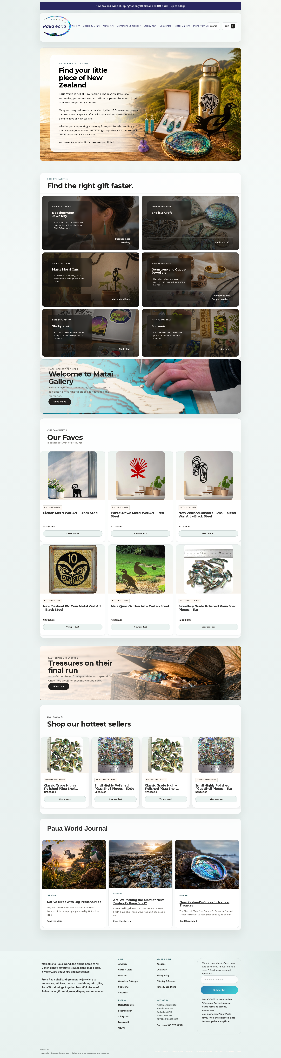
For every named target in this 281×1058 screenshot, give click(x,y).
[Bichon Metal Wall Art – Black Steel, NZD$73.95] (72, 475)
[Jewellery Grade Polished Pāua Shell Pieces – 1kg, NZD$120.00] (208, 569)
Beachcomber (125, 1011)
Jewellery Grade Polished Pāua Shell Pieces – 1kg (207, 608)
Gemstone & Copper (128, 25)
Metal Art (108, 25)
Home (157, 1051)
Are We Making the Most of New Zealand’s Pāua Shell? (138, 901)
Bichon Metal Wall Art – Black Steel (70, 513)
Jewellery (74, 25)
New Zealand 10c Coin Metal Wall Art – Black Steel (72, 608)
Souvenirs (165, 25)
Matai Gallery (182, 25)
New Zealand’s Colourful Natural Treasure (204, 903)
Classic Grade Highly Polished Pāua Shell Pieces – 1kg (161, 787)
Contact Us (162, 969)
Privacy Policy (163, 975)
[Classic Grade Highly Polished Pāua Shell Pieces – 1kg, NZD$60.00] (166, 755)
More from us (201, 25)
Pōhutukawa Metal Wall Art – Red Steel (137, 514)
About (239, 1051)
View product (72, 533)
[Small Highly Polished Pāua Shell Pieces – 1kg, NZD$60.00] (216, 755)
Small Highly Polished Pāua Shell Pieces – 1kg (213, 787)
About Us (161, 964)
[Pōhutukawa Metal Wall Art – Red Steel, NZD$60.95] (140, 475)
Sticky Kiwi (150, 25)
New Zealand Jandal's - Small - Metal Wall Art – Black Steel (207, 514)
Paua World (123, 1022)
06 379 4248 (175, 1025)
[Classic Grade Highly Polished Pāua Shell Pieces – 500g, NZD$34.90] (65, 755)
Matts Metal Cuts (126, 1005)
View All (121, 1028)
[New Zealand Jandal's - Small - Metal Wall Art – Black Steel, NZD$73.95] (208, 475)
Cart (229, 26)
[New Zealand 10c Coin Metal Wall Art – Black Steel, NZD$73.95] (72, 569)
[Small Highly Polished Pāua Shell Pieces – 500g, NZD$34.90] (115, 755)
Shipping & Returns (166, 981)
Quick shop (72, 496)
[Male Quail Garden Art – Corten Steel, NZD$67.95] (140, 569)
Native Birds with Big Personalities (74, 902)
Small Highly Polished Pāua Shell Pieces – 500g (114, 787)
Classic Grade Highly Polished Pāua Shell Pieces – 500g (60, 787)
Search (213, 26)
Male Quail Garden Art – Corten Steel (140, 606)
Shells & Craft (91, 25)
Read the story (54, 921)
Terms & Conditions (166, 987)
